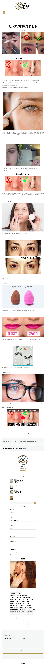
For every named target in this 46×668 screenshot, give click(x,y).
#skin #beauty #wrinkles (15, 593)
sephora (17, 619)
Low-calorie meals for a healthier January (19, 492)
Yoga (11, 554)
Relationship (12, 541)
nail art (26, 613)
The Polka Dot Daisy (7, 638)
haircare (12, 605)
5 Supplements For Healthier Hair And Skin (18, 595)
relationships (27, 617)
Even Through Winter (21, 601)
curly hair (12, 601)
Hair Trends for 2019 (14, 607)
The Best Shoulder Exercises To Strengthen (18, 624)
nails (31, 613)
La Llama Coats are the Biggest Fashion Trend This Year (21, 611)
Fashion (28, 601)
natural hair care (13, 615)
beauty (11, 599)
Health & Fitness (13, 520)
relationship (19, 617)
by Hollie (25, 30)
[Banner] (23, 574)
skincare (32, 619)
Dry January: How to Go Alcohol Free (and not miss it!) (19, 487)
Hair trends (29, 605)
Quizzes (11, 536)
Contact (24, 638)
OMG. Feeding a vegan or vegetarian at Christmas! (19, 498)
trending (31, 624)
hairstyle (23, 605)
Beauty (11, 509)
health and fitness (14, 609)
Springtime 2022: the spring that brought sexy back (18, 481)
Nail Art (11, 533)
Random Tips (12, 538)
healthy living (23, 609)
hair (24, 603)
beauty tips (17, 599)
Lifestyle (11, 525)
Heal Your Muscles (31, 609)
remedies (12, 619)
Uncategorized (12, 552)
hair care (28, 603)
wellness (12, 626)
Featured (11, 512)
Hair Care (11, 514)
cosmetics (33, 599)
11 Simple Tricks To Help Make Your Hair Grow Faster (20, 597)
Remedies (12, 544)
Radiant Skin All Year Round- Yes (25, 615)
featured (12, 603)
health (21, 607)
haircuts (17, 605)
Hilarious (11, 522)
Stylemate (23, 23)
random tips (12, 617)
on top (23, 663)
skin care (26, 619)
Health (11, 517)
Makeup (11, 530)
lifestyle (12, 613)
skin (22, 619)
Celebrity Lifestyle (25, 599)
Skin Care (11, 546)
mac (17, 613)
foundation (18, 603)
